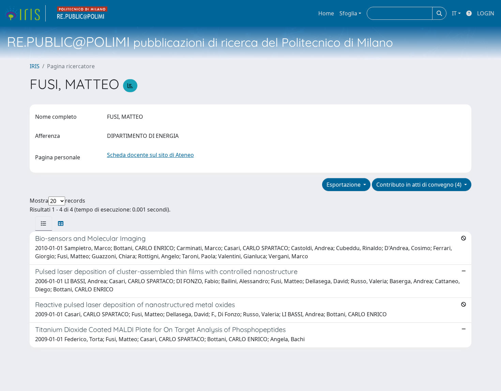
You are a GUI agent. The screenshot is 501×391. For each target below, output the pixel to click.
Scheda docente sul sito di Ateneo (150, 155)
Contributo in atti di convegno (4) (419, 184)
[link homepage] (25, 13)
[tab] (43, 223)
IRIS (35, 66)
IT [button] (454, 13)
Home (326, 13)
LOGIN (485, 13)
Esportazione (344, 184)
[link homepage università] (82, 13)
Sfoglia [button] (348, 13)
